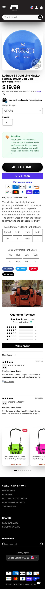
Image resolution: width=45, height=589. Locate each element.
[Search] (40, 17)
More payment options (22, 182)
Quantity (6, 117)
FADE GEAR (7, 494)
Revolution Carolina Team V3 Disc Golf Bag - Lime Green (15, 447)
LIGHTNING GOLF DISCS (13, 502)
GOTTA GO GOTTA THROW (14, 498)
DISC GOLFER (8, 490)
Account (36, 7)
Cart (41, 7)
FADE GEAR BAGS (10, 523)
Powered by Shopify (31, 584)
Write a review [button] (22, 346)
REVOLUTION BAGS (11, 527)
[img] (7, 362)
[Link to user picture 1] (8, 386)
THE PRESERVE (9, 506)
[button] (8, 82)
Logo (14, 8)
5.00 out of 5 (29, 319)
